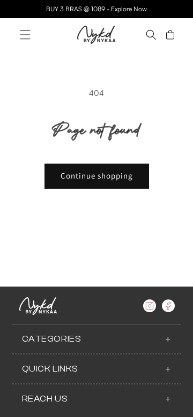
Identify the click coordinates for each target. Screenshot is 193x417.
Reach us (45, 399)
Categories (51, 339)
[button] (25, 34)
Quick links (50, 369)
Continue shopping (97, 176)
